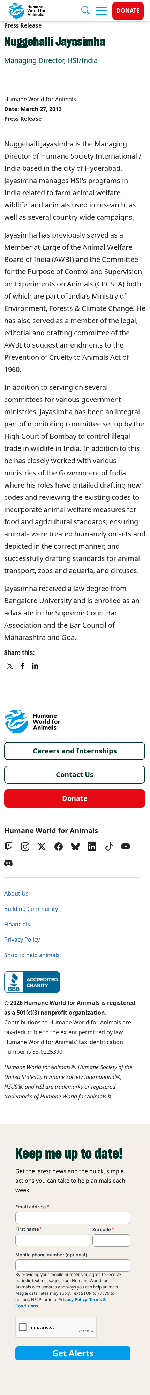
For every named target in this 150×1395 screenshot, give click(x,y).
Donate (128, 11)
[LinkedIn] (92, 846)
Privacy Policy (22, 940)
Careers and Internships (75, 751)
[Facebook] (58, 846)
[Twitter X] (42, 846)
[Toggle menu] (101, 11)
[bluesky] (75, 846)
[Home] (32, 721)
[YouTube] (125, 846)
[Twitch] (8, 846)
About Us (16, 894)
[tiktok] (109, 846)
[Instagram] (25, 846)
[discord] (8, 863)
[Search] (88, 10)
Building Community (31, 909)
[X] (10, 666)
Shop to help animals (32, 955)
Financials (17, 924)
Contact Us (74, 775)
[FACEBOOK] (23, 666)
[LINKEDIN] (35, 666)
